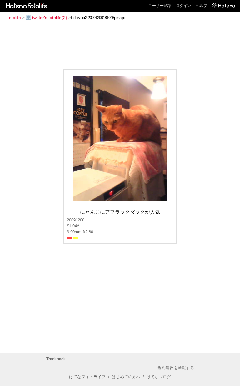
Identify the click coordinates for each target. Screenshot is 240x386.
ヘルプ (201, 5)
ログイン (183, 5)
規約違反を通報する (176, 367)
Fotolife (13, 17)
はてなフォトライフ (87, 376)
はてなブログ (159, 376)
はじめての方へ (126, 376)
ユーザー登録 (159, 5)
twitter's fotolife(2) (49, 17)
